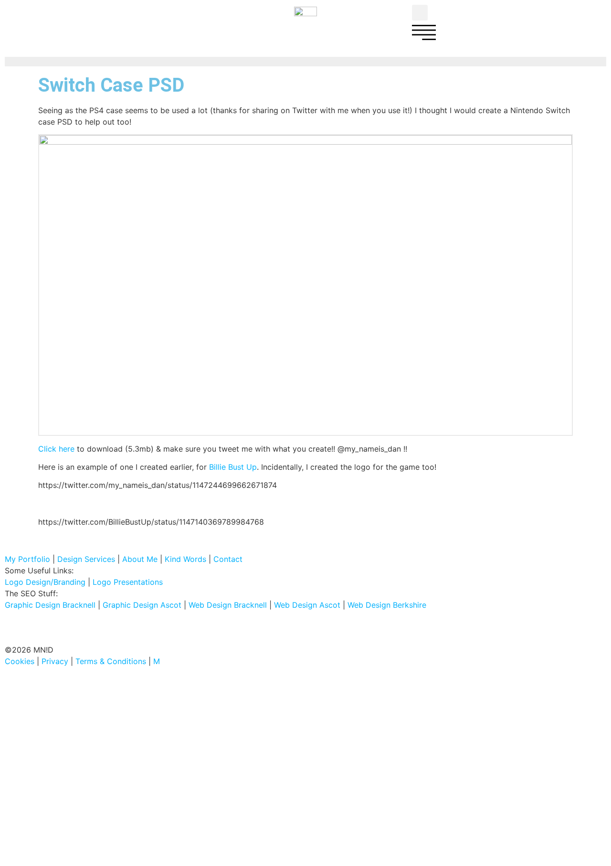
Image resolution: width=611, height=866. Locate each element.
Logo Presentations (128, 582)
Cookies (19, 661)
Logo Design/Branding (45, 582)
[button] (420, 13)
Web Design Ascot (307, 605)
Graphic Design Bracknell (50, 605)
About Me (140, 559)
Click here (56, 449)
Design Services (86, 559)
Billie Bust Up (233, 467)
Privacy (55, 661)
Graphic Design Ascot (142, 605)
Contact (227, 559)
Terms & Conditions (110, 661)
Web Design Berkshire (387, 605)
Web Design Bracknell (228, 605)
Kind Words (185, 559)
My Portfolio (27, 559)
